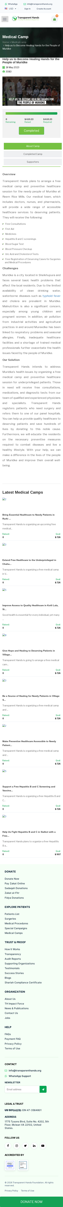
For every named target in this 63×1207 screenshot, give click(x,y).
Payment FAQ (13, 1038)
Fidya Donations (14, 897)
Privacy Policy (13, 1043)
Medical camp (18, 42)
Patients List (12, 914)
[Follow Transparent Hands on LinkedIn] (34, 1146)
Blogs (8, 977)
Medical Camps (14, 933)
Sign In (27, 9)
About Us (10, 998)
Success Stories (14, 973)
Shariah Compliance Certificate (23, 982)
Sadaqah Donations (16, 888)
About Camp (33, 146)
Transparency (13, 954)
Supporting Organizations (20, 963)
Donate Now (12, 878)
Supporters (33, 161)
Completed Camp (32, 154)
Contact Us (11, 1013)
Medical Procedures (16, 923)
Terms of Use (12, 1048)
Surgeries (10, 918)
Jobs (7, 1017)
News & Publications (17, 1008)
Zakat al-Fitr (12, 892)
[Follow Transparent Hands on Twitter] (25, 1146)
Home (5, 42)
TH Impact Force (14, 1003)
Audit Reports (13, 958)
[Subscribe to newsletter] (43, 1089)
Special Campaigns (16, 928)
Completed (31, 130)
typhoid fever (51, 295)
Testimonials (12, 968)
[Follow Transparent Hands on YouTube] (43, 1146)
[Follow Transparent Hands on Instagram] (16, 1146)
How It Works (12, 949)
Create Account (44, 9)
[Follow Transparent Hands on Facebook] (8, 1146)
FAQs (8, 1034)
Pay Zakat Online (15, 883)
